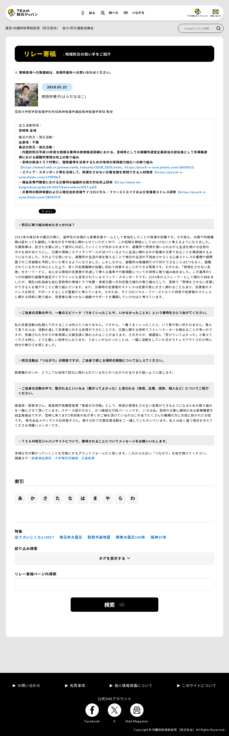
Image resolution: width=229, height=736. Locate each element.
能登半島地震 (99, 537)
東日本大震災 (70, 537)
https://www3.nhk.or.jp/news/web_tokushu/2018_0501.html (71, 167)
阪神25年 (159, 537)
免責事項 (77, 686)
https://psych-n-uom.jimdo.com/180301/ (158, 167)
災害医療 (88, 458)
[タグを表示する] (114, 558)
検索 (109, 604)
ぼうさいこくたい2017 (34, 537)
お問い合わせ (29, 686)
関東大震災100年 (130, 537)
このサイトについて (199, 686)
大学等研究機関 (66, 458)
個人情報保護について (133, 686)
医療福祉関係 (42, 458)
